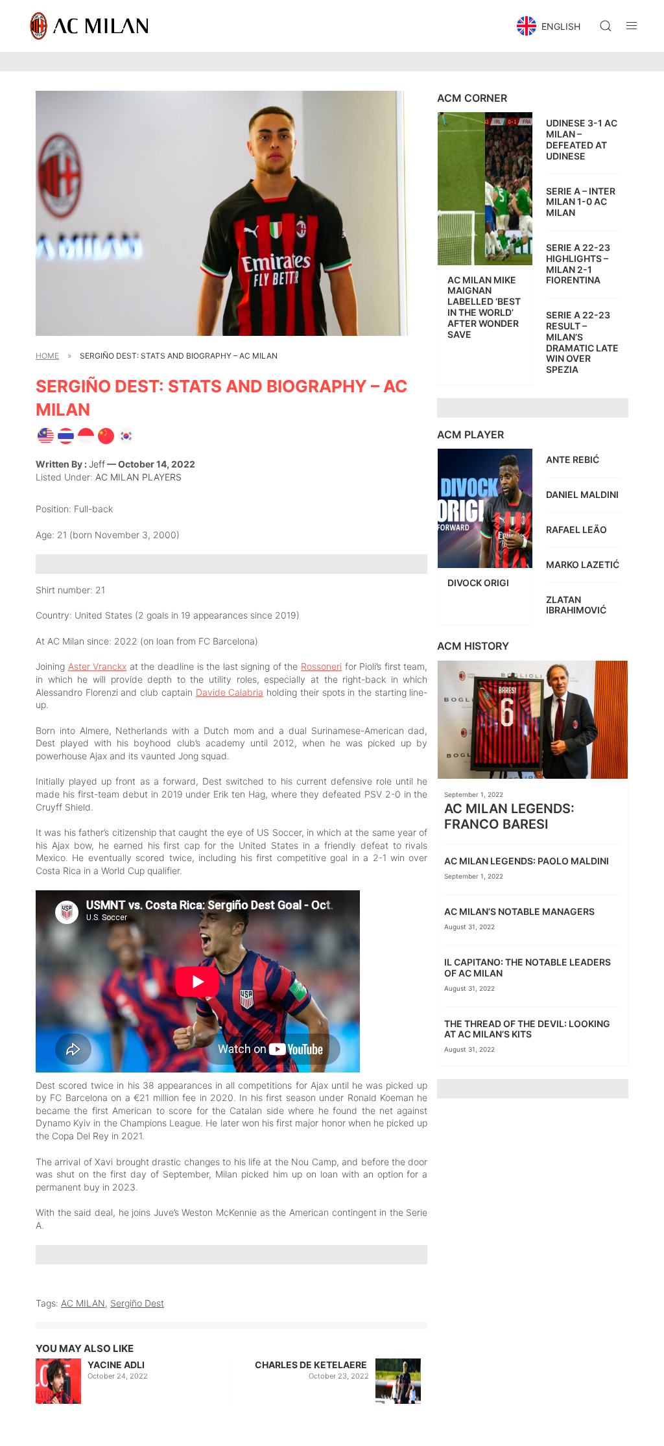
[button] (550, 26)
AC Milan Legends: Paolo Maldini (527, 860)
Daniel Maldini (583, 494)
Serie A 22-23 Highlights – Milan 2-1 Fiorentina (578, 263)
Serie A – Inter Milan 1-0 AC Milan (580, 202)
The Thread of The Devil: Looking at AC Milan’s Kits (527, 1029)
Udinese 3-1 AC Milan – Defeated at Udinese (581, 139)
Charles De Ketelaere (312, 1364)
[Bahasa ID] (86, 434)
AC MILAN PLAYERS (138, 476)
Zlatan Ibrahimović (577, 605)
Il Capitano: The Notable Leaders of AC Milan (527, 967)
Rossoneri (321, 666)
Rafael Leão (577, 529)
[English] (46, 434)
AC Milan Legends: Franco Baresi (509, 816)
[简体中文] (106, 434)
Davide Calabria (230, 692)
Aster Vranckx (97, 666)
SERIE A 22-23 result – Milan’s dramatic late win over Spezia (582, 342)
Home (47, 356)
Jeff (97, 463)
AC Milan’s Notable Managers (520, 911)
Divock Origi (479, 582)
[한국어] (126, 434)
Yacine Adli (116, 1364)
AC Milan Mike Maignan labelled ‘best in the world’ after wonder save (484, 307)
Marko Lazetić (583, 564)
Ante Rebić (573, 459)
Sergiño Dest (137, 1303)
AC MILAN (83, 1303)
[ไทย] (66, 434)
